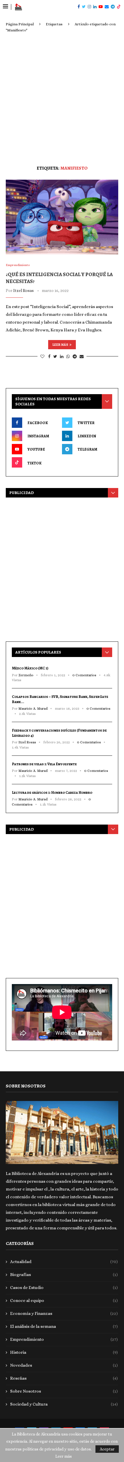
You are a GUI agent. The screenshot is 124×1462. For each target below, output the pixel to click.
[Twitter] (84, 7)
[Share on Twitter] (55, 356)
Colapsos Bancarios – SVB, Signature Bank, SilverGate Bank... (60, 699)
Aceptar (107, 1449)
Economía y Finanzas (64, 1313)
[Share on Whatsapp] (68, 356)
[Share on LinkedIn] (61, 356)
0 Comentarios (84, 675)
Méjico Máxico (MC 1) (30, 668)
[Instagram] (89, 7)
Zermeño (25, 675)
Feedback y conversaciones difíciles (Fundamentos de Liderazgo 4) (59, 733)
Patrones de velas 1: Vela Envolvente (44, 764)
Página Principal (20, 24)
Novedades (64, 1365)
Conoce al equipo (64, 1300)
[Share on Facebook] (49, 356)
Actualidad (64, 1261)
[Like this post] (42, 356)
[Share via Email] (82, 356)
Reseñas (64, 1378)
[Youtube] (100, 7)
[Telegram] (112, 7)
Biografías (64, 1274)
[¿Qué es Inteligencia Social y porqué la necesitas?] (62, 217)
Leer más (60, 344)
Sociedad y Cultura (64, 1404)
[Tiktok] (119, 7)
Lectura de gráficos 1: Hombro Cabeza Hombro (52, 792)
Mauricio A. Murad (33, 709)
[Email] (106, 7)
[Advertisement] (62, 98)
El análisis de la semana (64, 1326)
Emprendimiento (64, 1339)
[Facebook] (78, 7)
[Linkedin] (95, 7)
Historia (64, 1352)
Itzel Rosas (23, 290)
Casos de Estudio (64, 1287)
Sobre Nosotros (64, 1391)
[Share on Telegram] (75, 356)
